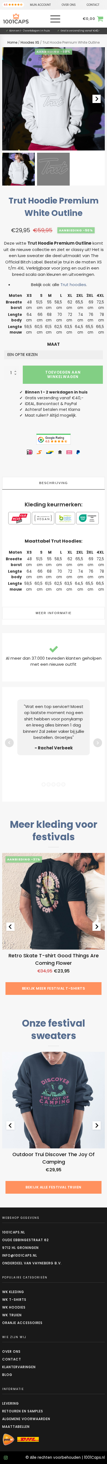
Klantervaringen (19, 1367)
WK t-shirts (14, 1299)
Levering (10, 1403)
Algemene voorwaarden (26, 1419)
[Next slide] (96, 99)
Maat (53, 344)
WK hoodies (14, 1307)
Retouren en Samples (22, 1411)
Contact (11, 1359)
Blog (7, 1374)
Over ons (11, 1351)
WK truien (12, 1315)
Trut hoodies (73, 284)
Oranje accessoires (22, 1322)
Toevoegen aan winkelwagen (63, 374)
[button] (18, 169)
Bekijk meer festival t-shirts (53, 988)
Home (12, 42)
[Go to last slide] (10, 927)
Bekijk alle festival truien (53, 1187)
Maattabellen (16, 1426)
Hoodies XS (30, 42)
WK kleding (13, 1291)
